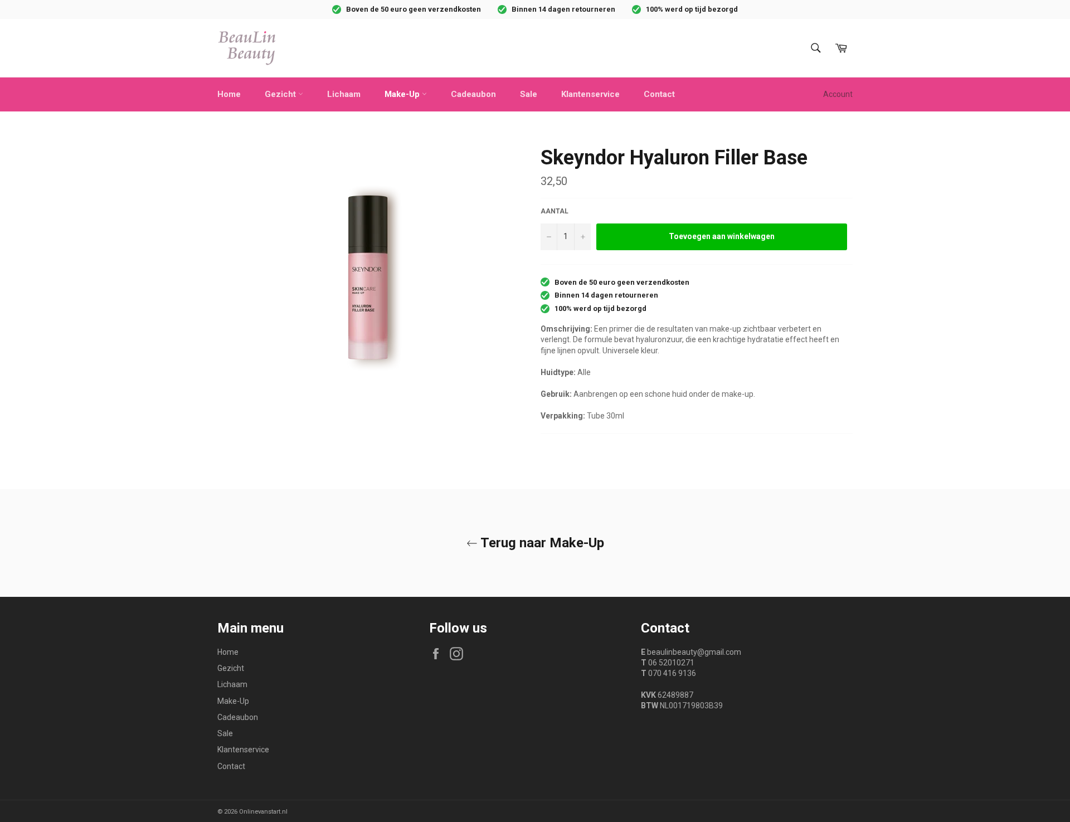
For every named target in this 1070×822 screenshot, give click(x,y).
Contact (659, 94)
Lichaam (344, 94)
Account (838, 94)
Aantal (554, 211)
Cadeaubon (473, 94)
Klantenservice (590, 94)
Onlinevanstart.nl (263, 811)
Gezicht (281, 94)
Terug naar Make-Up (541, 543)
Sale (528, 94)
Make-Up (403, 94)
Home (229, 94)
